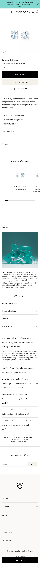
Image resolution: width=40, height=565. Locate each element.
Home (6, 438)
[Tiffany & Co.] (20, 11)
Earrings (28, 438)
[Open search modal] (7, 11)
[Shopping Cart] (37, 11)
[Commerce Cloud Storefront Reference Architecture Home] (20, 486)
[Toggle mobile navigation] (2, 11)
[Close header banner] (38, 4)
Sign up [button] (32, 464)
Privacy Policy (8, 532)
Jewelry (16, 438)
